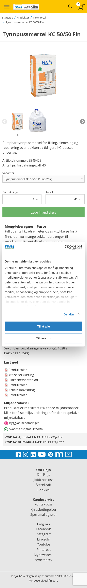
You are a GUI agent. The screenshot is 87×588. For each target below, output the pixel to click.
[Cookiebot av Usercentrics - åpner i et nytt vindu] (64, 247)
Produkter (23, 17)
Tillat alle (43, 326)
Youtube (43, 544)
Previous (4, 122)
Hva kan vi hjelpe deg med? (70, 6)
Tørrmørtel (39, 17)
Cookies (43, 490)
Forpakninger (20, 195)
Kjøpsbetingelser (43, 509)
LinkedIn (43, 539)
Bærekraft (43, 485)
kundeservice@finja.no (43, 580)
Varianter (8, 173)
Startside (7, 17)
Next (82, 122)
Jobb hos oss (43, 479)
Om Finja (43, 474)
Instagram (43, 534)
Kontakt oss (43, 504)
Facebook (43, 529)
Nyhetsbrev (43, 560)
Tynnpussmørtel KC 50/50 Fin (25, 22)
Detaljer (69, 314)
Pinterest (44, 549)
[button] (6, 6)
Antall (64, 195)
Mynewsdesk (43, 555)
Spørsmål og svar (43, 514)
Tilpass (41, 338)
